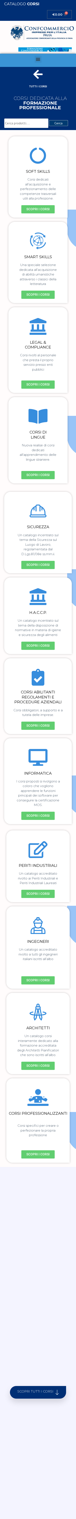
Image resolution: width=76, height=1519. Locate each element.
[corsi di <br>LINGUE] (38, 416)
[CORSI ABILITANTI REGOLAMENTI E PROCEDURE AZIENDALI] (38, 677)
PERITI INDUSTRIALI (38, 865)
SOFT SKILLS (38, 171)
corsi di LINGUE (38, 434)
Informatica (38, 773)
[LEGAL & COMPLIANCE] (38, 326)
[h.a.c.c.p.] (38, 596)
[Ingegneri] (38, 925)
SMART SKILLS (38, 257)
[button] (38, 59)
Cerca (58, 123)
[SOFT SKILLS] (38, 155)
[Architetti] (38, 1012)
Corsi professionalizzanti (38, 1113)
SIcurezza (38, 527)
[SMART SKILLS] (38, 241)
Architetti (38, 1028)
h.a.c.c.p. (38, 612)
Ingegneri (38, 941)
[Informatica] (38, 757)
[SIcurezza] (38, 511)
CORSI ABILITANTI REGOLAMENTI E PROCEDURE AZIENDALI (38, 697)
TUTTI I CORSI (38, 86)
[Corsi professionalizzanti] (38, 1097)
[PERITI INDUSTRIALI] (38, 849)
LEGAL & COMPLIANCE (38, 345)
